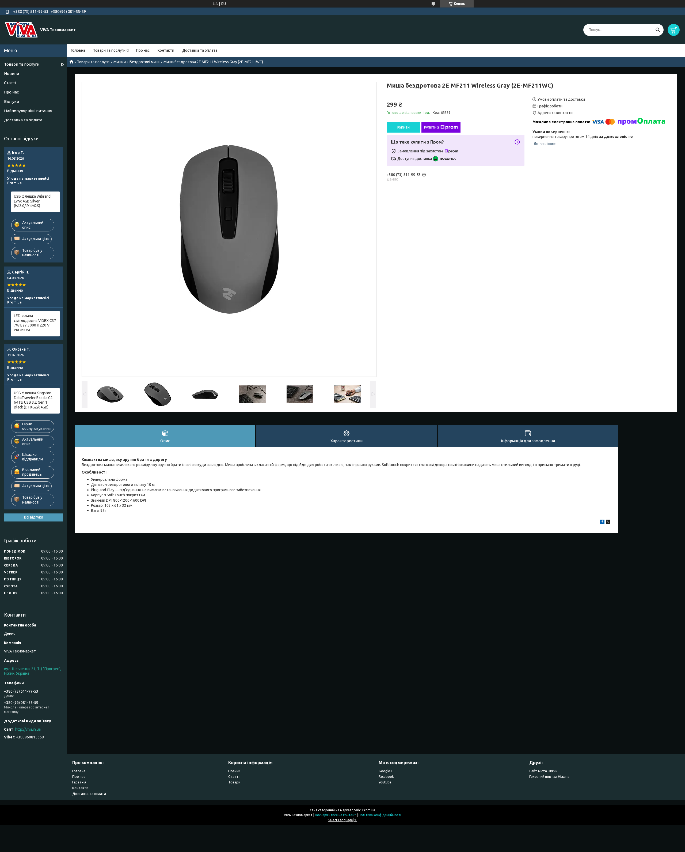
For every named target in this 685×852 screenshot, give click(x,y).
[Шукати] (658, 30)
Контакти (166, 50)
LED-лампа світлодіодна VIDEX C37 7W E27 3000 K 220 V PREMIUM (35, 323)
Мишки (119, 62)
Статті (10, 82)
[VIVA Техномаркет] (21, 29)
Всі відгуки (33, 517)
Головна (78, 50)
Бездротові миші (144, 62)
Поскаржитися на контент (335, 815)
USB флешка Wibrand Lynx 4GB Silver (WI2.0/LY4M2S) (32, 201)
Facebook (386, 776)
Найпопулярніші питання (28, 110)
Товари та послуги (109, 50)
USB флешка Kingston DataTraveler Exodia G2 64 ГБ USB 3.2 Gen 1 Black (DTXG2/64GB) (33, 400)
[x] (608, 522)
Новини (11, 73)
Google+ (385, 771)
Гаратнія (79, 782)
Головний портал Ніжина (549, 776)
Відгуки (11, 101)
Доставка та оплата (199, 50)
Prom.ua (368, 810)
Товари (234, 782)
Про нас (143, 50)
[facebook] (602, 522)
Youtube (385, 782)
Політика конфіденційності (380, 815)
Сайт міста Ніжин (543, 771)
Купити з (431, 127)
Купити (403, 127)
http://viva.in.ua (28, 729)
